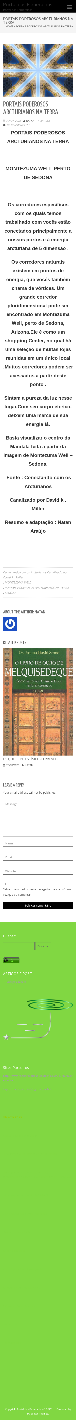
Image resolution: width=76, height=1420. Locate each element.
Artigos (45, 120)
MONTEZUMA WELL (18, 582)
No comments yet (18, 125)
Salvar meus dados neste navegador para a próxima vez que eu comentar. (37, 891)
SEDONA (10, 593)
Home (9, 26)
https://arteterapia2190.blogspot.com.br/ (27, 1089)
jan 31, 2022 (13, 120)
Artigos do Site (16, 982)
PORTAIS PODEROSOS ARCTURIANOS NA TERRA (37, 588)
